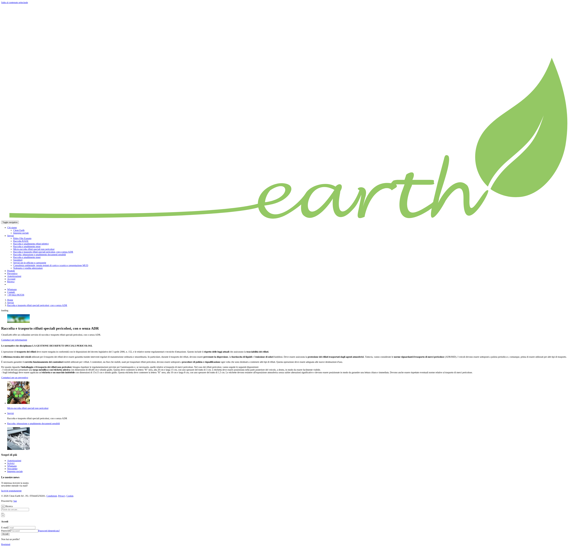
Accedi (5, 534)
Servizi (10, 302)
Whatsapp (12, 466)
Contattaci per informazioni (14, 340)
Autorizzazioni (14, 460)
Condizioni (51, 496)
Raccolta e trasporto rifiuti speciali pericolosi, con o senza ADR (37, 305)
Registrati (5, 544)
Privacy (61, 496)
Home (10, 300)
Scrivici (10, 463)
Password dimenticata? (49, 530)
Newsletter (12, 468)
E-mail (4, 527)
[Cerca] (2, 513)
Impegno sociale (15, 471)
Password (5, 530)
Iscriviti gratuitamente (11, 490)
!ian (15, 501)
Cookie (69, 496)
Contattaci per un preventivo (14, 377)
